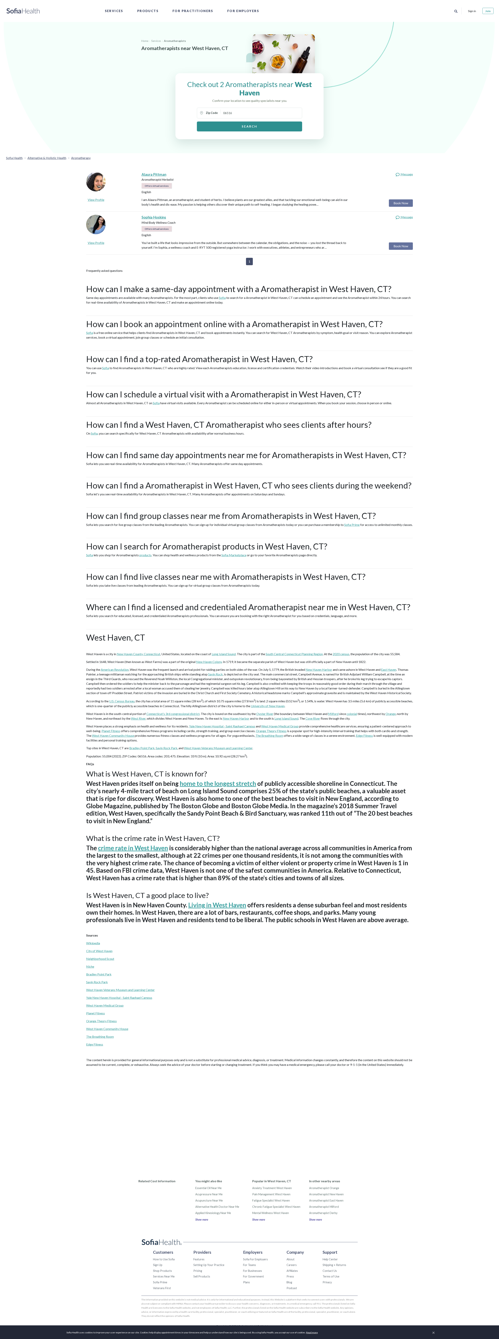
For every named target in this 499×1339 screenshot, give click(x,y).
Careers (292, 1265)
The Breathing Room (269, 735)
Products (147, 11)
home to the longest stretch (218, 783)
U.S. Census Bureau (121, 701)
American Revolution (115, 669)
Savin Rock (215, 674)
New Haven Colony (209, 662)
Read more (312, 1332)
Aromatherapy (81, 158)
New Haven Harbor (319, 669)
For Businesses (252, 1270)
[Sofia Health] (23, 11)
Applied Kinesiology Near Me (213, 1213)
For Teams (249, 1265)
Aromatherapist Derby (323, 1213)
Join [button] (488, 11)
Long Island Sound (224, 654)
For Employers (243, 11)
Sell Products (201, 1276)
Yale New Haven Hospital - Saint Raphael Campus (222, 726)
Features (198, 1259)
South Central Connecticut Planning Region (294, 654)
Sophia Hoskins (154, 217)
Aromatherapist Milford (324, 1206)
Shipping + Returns (334, 1265)
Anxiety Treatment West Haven (272, 1188)
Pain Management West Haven (271, 1194)
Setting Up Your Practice (208, 1265)
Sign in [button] (472, 11)
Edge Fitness (364, 735)
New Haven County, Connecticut (138, 654)
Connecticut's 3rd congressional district (173, 714)
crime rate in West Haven (133, 848)
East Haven (388, 669)
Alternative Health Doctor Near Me (217, 1206)
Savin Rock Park (166, 748)
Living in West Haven (217, 905)
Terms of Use (331, 1276)
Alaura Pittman (154, 174)
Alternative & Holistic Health (46, 158)
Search (249, 126)
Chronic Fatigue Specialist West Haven (276, 1206)
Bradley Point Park (142, 748)
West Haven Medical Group (280, 726)
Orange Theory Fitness (271, 731)
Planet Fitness (111, 731)
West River (138, 718)
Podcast (292, 1288)
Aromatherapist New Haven (326, 1194)
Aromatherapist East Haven (326, 1200)
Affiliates (292, 1270)
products (145, 555)
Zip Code (212, 112)
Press (290, 1276)
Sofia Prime (352, 524)
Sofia (222, 297)
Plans (246, 1282)
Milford (333, 714)
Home (144, 40)
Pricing (197, 1270)
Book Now (401, 203)
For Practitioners (193, 11)
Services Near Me (164, 1276)
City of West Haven (99, 951)
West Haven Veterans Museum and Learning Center (218, 748)
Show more (201, 1219)
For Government (253, 1276)
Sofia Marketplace (233, 555)
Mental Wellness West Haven (270, 1213)
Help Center (330, 1259)
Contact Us (330, 1270)
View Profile (96, 200)
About (291, 1259)
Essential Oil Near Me (208, 1188)
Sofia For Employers (255, 1259)
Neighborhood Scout (100, 958)
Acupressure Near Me (209, 1194)
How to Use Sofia (164, 1259)
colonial (352, 714)
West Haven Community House (113, 735)
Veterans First (162, 1288)
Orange (391, 714)
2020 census (341, 654)
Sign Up (157, 1265)
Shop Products (162, 1270)
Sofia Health (14, 158)
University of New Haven (268, 706)
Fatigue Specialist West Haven (271, 1200)
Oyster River (264, 714)
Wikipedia (93, 943)
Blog (289, 1282)
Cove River (312, 718)
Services (114, 11)
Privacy (327, 1282)
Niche (90, 966)
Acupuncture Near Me (209, 1200)
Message (406, 174)
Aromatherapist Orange (324, 1188)
